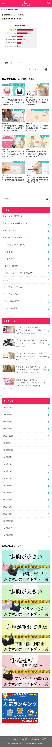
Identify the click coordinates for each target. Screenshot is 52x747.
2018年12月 (8, 521)
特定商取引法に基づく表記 (30, 739)
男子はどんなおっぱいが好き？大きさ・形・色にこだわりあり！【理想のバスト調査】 (31, 369)
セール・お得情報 (10, 308)
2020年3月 (7, 422)
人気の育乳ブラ (9, 230)
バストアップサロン (11, 294)
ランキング (7, 280)
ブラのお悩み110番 (11, 301)
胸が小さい (9, 252)
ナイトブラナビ (25, 743)
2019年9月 (7, 457)
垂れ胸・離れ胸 (11, 266)
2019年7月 (7, 471)
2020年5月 (7, 414)
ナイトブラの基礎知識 (12, 216)
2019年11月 (8, 443)
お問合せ (45, 739)
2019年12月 (8, 436)
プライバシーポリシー (11, 739)
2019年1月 (7, 514)
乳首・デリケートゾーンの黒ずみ (19, 273)
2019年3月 (7, 500)
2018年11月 (8, 528)
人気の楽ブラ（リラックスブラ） (17, 237)
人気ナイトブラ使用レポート (15, 223)
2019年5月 (7, 485)
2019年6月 (7, 478)
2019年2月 (7, 507)
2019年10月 (8, 450)
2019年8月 (7, 464)
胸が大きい (9, 259)
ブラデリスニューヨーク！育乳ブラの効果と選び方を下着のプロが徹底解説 (31, 356)
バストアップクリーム (12, 287)
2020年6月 (7, 407)
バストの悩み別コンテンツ (14, 245)
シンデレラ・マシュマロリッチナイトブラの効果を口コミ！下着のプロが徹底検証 (31, 330)
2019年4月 (7, 493)
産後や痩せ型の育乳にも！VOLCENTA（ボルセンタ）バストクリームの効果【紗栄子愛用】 (25, 384)
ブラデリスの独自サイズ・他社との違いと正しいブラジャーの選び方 (31, 343)
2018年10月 (8, 535)
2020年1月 (7, 429)
